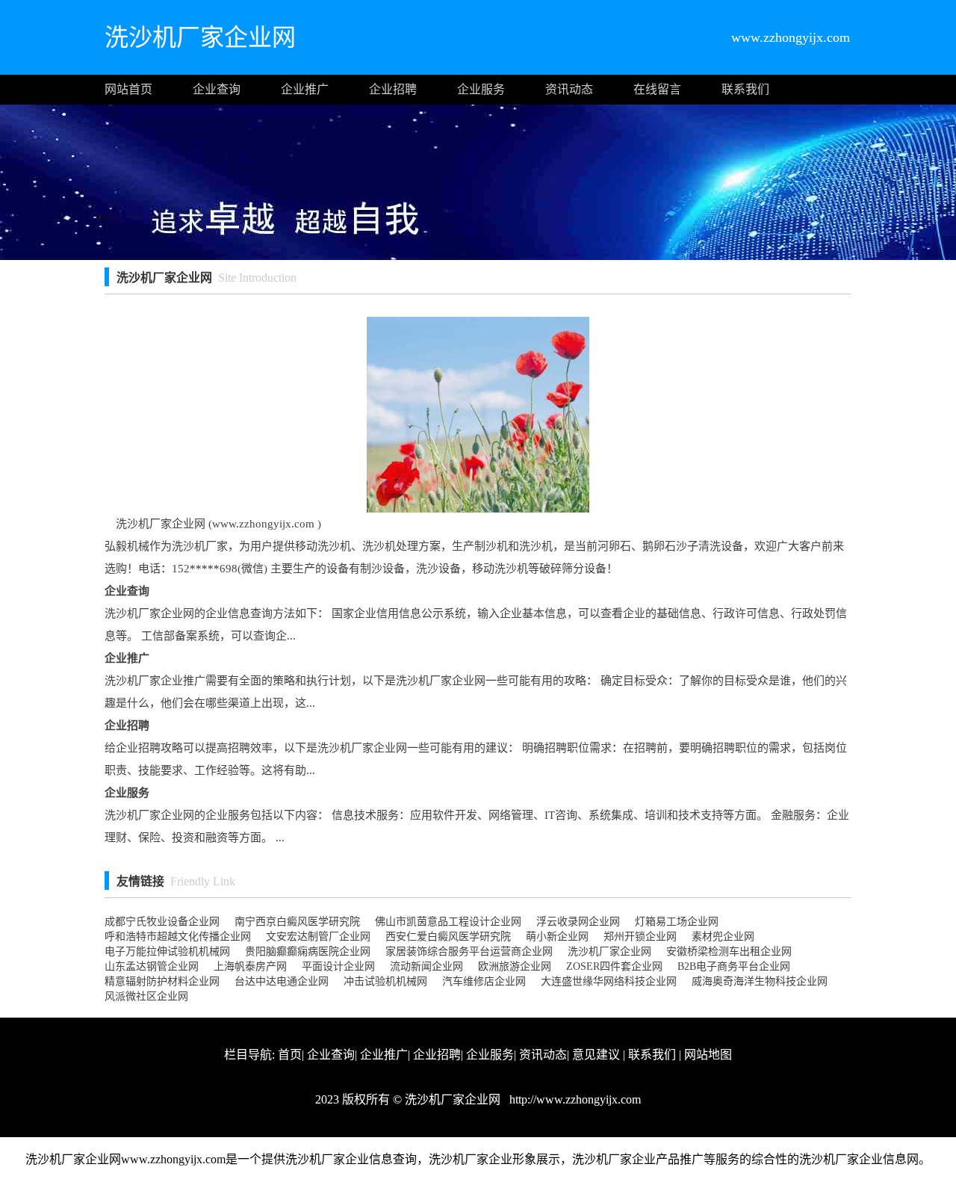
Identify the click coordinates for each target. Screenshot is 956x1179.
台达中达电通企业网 (282, 981)
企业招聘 (393, 89)
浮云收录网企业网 (578, 921)
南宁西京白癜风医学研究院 (297, 921)
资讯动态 (569, 89)
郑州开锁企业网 (640, 936)
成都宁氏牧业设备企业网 (162, 921)
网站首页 (128, 89)
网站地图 (708, 1054)
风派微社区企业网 (146, 996)
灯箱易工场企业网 (676, 921)
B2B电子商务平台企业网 (733, 966)
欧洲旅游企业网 (514, 966)
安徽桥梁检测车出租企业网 (729, 951)
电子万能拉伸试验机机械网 (167, 951)
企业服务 (481, 89)
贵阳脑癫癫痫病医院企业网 (307, 951)
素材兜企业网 (723, 936)
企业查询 (216, 89)
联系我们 (745, 89)
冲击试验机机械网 (385, 981)
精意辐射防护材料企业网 (162, 981)
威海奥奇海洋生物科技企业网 (760, 981)
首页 (290, 1054)
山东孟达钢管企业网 (152, 966)
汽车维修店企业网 (484, 981)
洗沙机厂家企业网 (609, 951)
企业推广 (305, 89)
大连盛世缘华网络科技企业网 (609, 981)
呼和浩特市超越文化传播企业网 (178, 936)
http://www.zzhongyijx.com (573, 1099)
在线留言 (657, 89)
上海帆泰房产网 (250, 966)
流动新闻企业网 (426, 966)
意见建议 (596, 1054)
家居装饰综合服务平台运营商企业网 (469, 951)
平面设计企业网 (338, 966)
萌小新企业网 (557, 936)
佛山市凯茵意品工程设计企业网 (448, 921)
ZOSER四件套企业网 (614, 966)
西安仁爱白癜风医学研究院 (448, 936)
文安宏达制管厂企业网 (318, 936)
